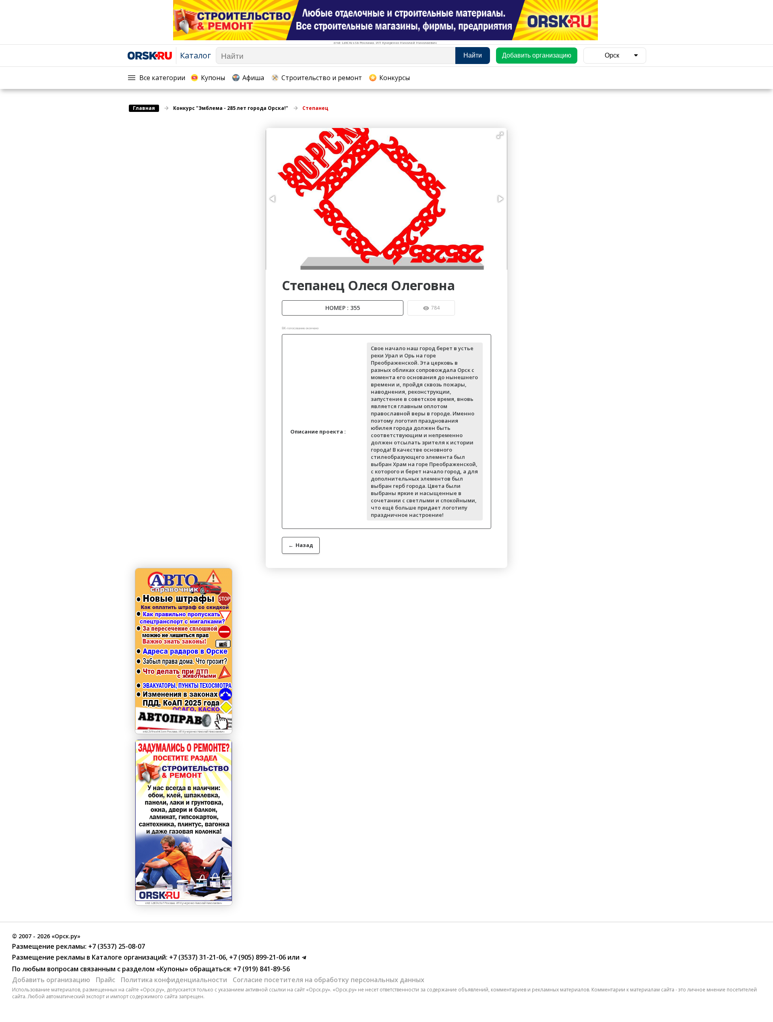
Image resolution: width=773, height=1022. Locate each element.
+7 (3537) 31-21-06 (196, 957)
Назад (300, 545)
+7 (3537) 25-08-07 (116, 946)
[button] (500, 135)
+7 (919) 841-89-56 (260, 968)
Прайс (105, 979)
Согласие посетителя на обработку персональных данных (328, 979)
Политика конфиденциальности (174, 979)
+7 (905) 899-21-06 (256, 957)
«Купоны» (172, 968)
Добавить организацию (51, 979)
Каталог (195, 55)
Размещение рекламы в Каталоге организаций (89, 957)
